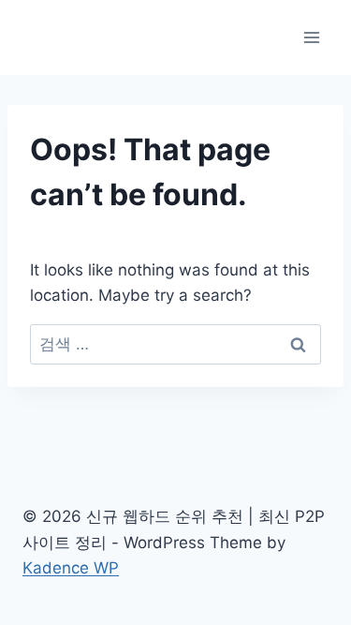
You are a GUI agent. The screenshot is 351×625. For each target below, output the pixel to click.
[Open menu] (311, 37)
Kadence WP (70, 567)
